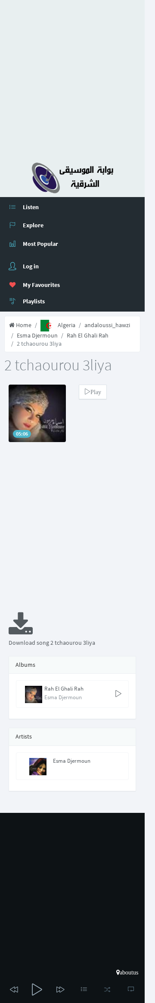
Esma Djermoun (37, 335)
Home (23, 325)
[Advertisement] (77, 78)
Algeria (66, 325)
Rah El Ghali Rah (87, 335)
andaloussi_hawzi (107, 325)
